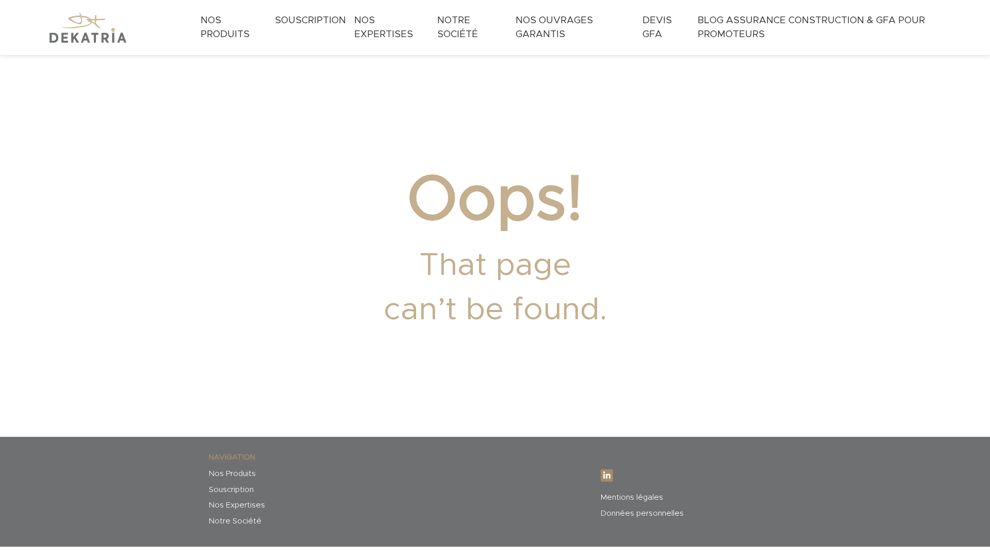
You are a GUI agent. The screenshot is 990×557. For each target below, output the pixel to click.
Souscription (310, 20)
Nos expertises (383, 27)
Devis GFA (657, 27)
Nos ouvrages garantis (554, 27)
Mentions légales (632, 497)
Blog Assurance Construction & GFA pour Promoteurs (811, 27)
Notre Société (235, 521)
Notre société (457, 27)
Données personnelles (642, 513)
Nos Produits (225, 27)
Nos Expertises (237, 505)
